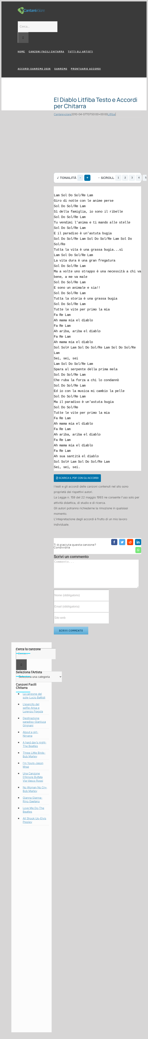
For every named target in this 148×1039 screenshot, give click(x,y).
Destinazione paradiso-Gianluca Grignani (34, 721)
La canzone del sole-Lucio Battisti (34, 695)
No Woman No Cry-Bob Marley (35, 789)
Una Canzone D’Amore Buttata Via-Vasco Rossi (33, 777)
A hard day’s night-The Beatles (34, 744)
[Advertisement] (97, 144)
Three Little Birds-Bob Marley (34, 754)
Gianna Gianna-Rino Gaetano (32, 799)
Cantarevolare (62, 114)
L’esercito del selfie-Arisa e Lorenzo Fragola (33, 707)
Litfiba (111, 114)
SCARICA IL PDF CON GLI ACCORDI (78, 478)
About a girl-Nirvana (30, 733)
